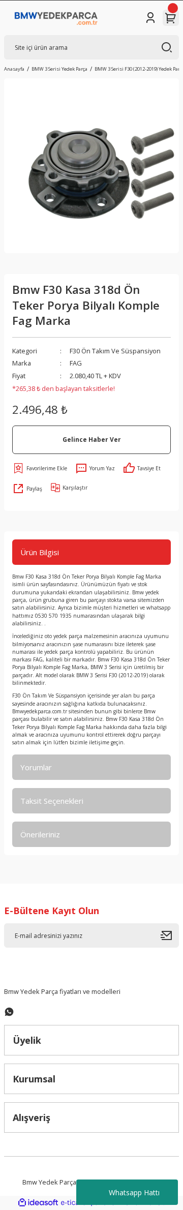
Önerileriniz (40, 834)
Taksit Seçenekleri (51, 801)
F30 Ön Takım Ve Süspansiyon (115, 350)
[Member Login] (150, 18)
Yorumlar (36, 767)
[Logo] (56, 18)
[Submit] (170, 935)
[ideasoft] (38, 1202)
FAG (76, 363)
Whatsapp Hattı (134, 1192)
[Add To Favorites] (39, 468)
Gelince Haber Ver (92, 439)
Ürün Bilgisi (39, 552)
